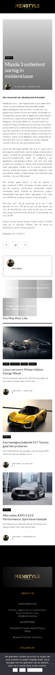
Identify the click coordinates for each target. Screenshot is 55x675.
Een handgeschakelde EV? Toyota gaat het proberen (25, 444)
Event (6, 364)
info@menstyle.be (27, 616)
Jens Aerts (21, 87)
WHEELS (9, 58)
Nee (22, 670)
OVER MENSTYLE (27, 603)
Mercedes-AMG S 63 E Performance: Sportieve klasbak (25, 517)
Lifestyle (15, 364)
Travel (24, 364)
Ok (15, 670)
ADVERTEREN (27, 622)
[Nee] (51, 663)
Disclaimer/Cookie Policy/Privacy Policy (27, 629)
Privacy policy (34, 670)
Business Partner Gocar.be (27, 637)
